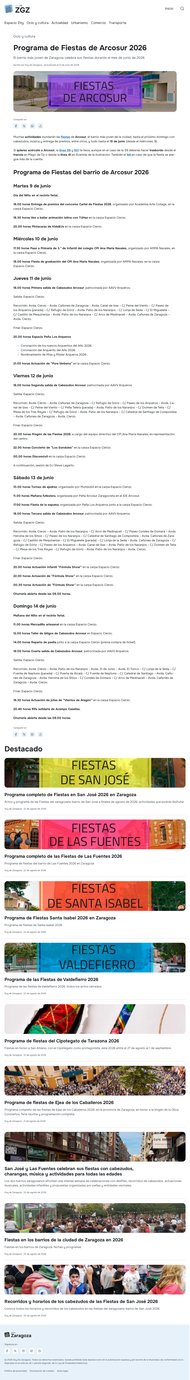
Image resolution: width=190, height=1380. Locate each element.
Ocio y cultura (38, 23)
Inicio (169, 8)
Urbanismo (79, 23)
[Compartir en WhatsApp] (32, 126)
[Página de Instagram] (23, 1350)
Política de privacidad (15, 1370)
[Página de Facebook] (7, 1350)
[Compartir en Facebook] (16, 126)
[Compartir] (40, 126)
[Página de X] (15, 1350)
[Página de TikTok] (31, 1350)
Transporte (117, 23)
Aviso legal (62, 1370)
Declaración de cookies (42, 1370)
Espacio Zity (14, 23)
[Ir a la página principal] (17, 8)
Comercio (98, 23)
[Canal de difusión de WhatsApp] (39, 1350)
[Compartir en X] (24, 126)
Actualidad (60, 23)
